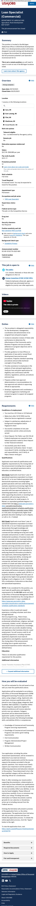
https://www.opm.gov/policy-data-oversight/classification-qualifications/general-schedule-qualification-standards (18, 603)
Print (5, 32)
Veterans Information (8, 891)
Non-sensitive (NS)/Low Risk (11, 231)
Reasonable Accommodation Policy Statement (16, 889)
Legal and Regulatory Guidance (11, 894)
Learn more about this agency (14, 71)
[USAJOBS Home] (9, 4)
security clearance (16, 235)
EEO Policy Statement (8, 886)
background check (19, 233)
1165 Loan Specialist (12, 199)
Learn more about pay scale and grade (16, 167)
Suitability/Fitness (11, 243)
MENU (32, 4)
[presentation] (18, 110)
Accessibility (5, 900)
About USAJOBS (6, 897)
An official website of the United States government (17, 0)
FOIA (3, 903)
